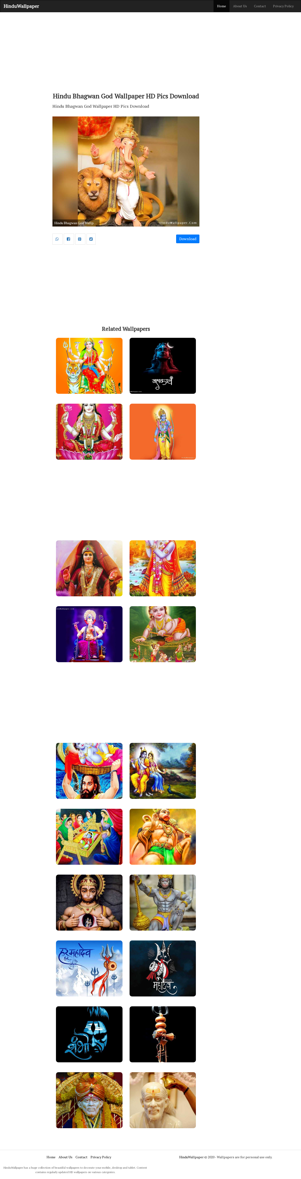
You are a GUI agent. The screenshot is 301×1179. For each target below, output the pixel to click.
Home (221, 6)
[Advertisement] (150, 50)
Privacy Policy (283, 6)
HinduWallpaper (21, 6)
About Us (240, 6)
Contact (260, 6)
